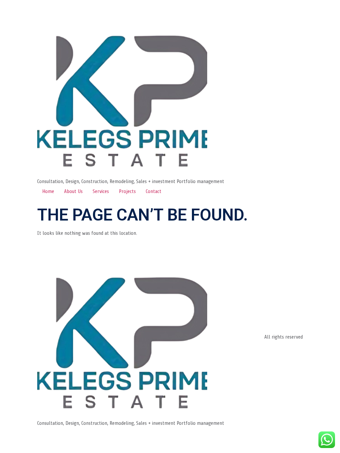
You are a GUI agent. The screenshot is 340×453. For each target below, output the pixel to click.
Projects (127, 191)
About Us (73, 191)
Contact (153, 191)
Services (101, 191)
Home (48, 191)
